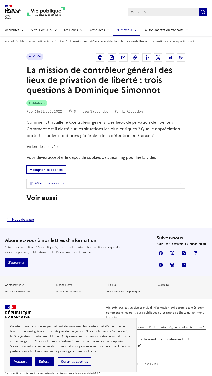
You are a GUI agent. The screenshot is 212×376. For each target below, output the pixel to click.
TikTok (184, 265)
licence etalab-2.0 (85, 373)
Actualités (12, 30)
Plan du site (151, 364)
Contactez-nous (14, 285)
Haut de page (22, 219)
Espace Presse (64, 285)
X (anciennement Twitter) (172, 253)
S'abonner (16, 262)
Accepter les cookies (46, 169)
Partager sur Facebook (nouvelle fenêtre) (146, 57)
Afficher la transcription (52, 183)
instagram (184, 253)
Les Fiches (71, 30)
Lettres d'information (17, 291)
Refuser (45, 361)
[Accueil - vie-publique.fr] (46, 12)
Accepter (21, 361)
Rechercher (203, 12)
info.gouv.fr (149, 339)
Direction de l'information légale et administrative (166, 327)
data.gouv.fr (176, 339)
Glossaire (163, 285)
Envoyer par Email (123, 57)
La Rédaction (132, 111)
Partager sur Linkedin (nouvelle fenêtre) (170, 57)
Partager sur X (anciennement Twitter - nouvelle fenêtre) (158, 57)
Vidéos (59, 41)
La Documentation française (164, 30)
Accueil (9, 41)
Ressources (97, 30)
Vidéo (37, 56)
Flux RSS (112, 285)
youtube (161, 265)
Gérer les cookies (74, 361)
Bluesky (172, 265)
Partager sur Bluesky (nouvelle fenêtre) (181, 57)
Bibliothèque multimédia (34, 41)
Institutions (37, 103)
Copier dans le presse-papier (135, 57)
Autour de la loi (41, 30)
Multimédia (124, 30)
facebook (161, 253)
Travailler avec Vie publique (123, 291)
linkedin (195, 253)
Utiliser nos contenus (68, 291)
